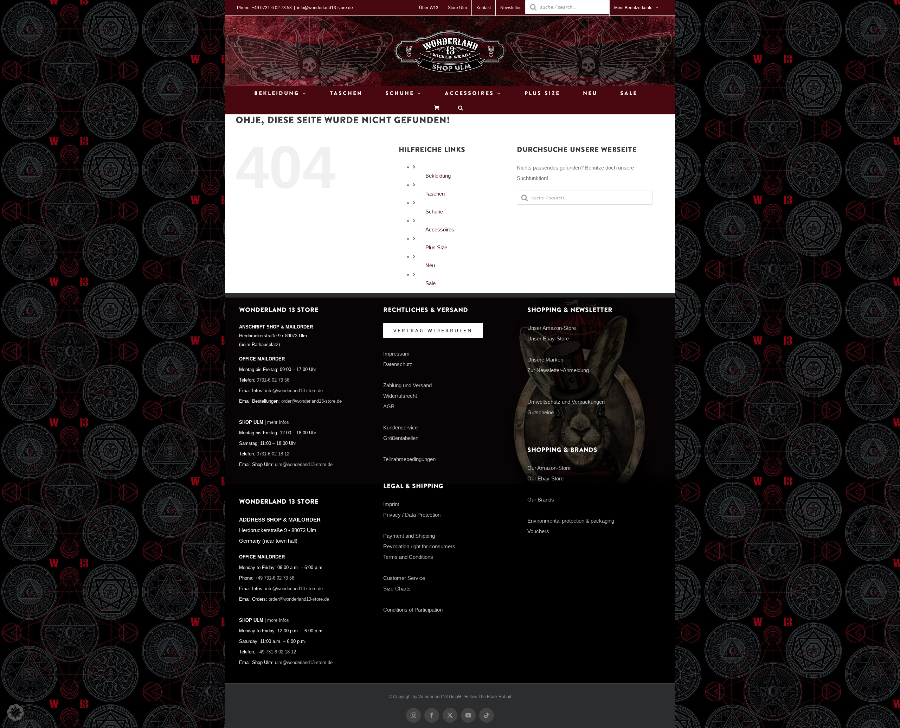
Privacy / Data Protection (412, 515)
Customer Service (404, 578)
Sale (430, 283)
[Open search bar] (460, 107)
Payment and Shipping (409, 536)
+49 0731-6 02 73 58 (272, 7)
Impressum (396, 354)
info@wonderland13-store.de (325, 7)
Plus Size (436, 247)
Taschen (435, 194)
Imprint (391, 504)
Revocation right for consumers (419, 546)
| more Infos (277, 620)
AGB (388, 406)
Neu (430, 265)
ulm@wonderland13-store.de (304, 464)
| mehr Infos (277, 422)
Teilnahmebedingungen (409, 459)
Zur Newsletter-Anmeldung (558, 370)
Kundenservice (400, 427)
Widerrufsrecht (400, 396)
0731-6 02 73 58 (273, 380)
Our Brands (540, 500)
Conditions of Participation (413, 610)
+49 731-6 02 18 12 (276, 652)
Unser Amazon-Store (551, 328)
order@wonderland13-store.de (311, 401)
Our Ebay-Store (545, 478)
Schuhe (434, 212)
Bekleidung (438, 176)
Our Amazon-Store (549, 468)
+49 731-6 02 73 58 (274, 578)
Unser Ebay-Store (548, 338)
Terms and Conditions (408, 557)
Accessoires (439, 229)
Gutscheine (540, 412)
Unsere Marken (545, 360)
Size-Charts (397, 589)
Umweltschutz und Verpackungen (566, 402)
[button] (15, 712)
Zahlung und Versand (407, 385)
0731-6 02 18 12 (273, 454)
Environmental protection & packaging (570, 521)
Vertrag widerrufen (433, 330)
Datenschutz (397, 364)
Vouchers (538, 531)
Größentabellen (400, 438)
